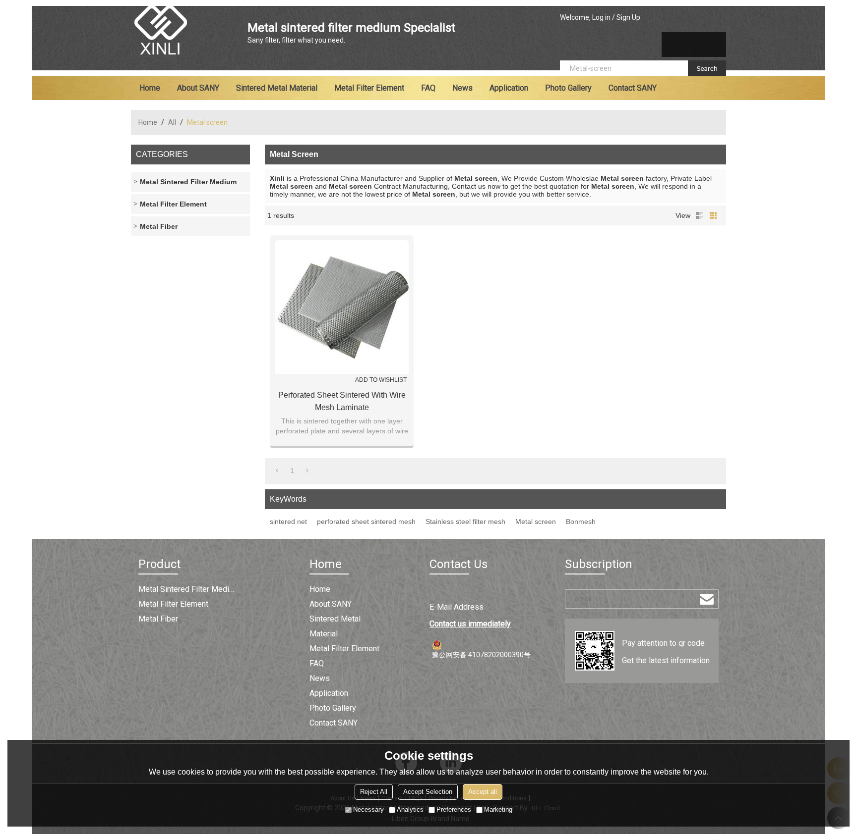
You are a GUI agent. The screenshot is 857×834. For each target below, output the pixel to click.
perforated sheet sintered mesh (366, 521)
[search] (707, 68)
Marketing (498, 809)
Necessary (368, 809)
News (462, 88)
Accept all (482, 791)
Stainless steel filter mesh (465, 521)
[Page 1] (277, 470)
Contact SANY (633, 88)
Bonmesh (581, 521)
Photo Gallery (568, 88)
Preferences (453, 809)
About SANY (198, 88)
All (172, 122)
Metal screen (535, 521)
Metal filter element (369, 88)
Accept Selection (427, 791)
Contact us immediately (470, 623)
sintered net (288, 521)
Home (149, 88)
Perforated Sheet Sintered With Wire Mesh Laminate (342, 401)
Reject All (373, 791)
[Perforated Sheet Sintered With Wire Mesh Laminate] (342, 307)
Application (509, 88)
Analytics (410, 809)
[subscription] (706, 599)
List (699, 215)
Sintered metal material (276, 88)
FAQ (428, 88)
